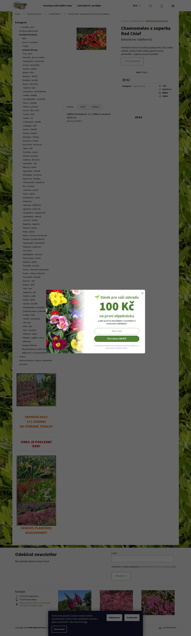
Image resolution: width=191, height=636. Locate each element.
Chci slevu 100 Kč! (116, 338)
